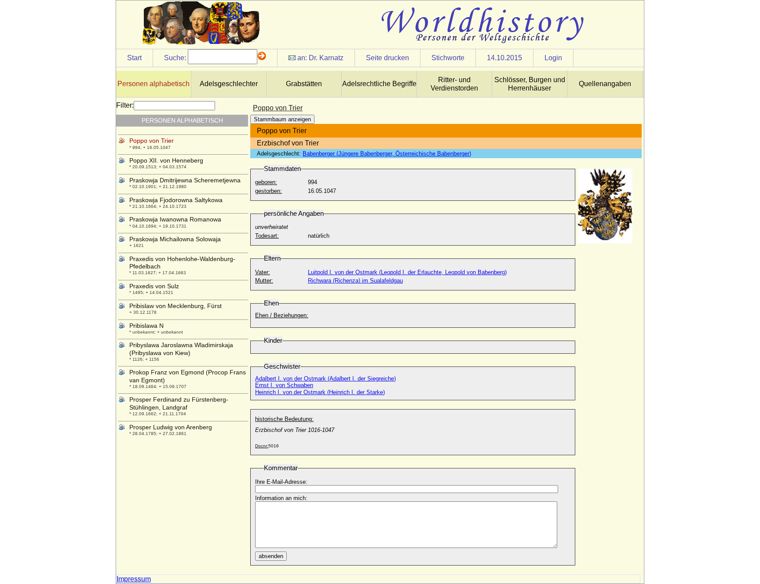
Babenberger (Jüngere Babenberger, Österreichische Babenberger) (387, 153)
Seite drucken (387, 58)
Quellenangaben (605, 83)
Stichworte (447, 58)
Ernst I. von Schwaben (284, 385)
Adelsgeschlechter (229, 83)
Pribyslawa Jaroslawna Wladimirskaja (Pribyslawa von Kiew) (181, 348)
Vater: (262, 272)
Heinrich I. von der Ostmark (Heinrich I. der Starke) (320, 392)
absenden (271, 556)
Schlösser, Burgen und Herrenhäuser (529, 84)
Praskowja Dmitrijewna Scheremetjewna (185, 180)
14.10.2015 (504, 58)
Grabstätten (304, 83)
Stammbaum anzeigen (282, 119)
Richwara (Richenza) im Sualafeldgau (355, 280)
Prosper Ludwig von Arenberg (170, 427)
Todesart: (267, 235)
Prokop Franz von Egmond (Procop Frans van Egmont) (187, 376)
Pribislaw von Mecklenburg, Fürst (175, 305)
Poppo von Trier (151, 140)
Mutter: (264, 280)
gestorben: (268, 191)
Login (553, 58)
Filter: (125, 105)
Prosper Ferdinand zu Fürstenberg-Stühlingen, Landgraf (178, 403)
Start (134, 58)
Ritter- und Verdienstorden (454, 84)
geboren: (266, 182)
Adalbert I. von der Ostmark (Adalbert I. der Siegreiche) (325, 378)
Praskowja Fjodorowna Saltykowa (176, 199)
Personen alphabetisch (153, 83)
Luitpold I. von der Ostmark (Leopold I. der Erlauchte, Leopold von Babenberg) (407, 272)
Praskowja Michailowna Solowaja (175, 239)
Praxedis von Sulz (154, 286)
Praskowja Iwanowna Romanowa (175, 219)
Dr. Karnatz (326, 58)
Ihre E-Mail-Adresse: (281, 482)
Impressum (134, 579)
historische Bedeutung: (284, 419)
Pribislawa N (146, 325)
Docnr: (261, 445)
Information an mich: (281, 498)
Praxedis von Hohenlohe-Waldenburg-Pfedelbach (182, 262)
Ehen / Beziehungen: (281, 315)
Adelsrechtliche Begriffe (379, 83)
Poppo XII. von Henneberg (166, 160)
